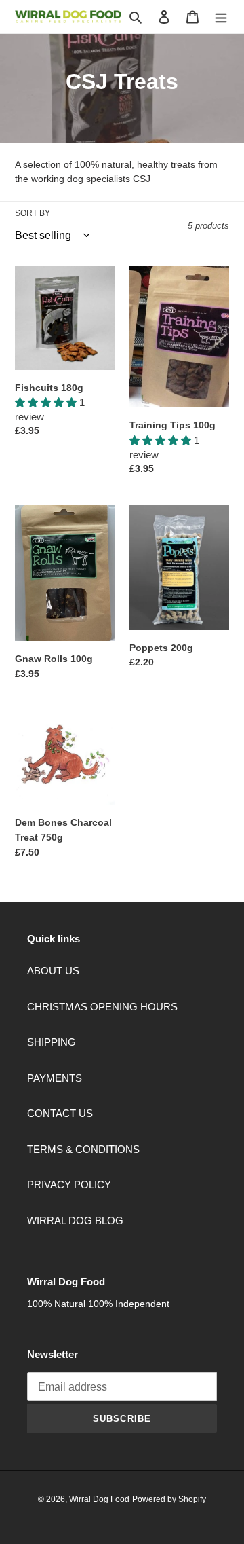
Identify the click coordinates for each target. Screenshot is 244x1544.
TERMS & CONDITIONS (83, 1149)
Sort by (32, 213)
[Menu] (221, 16)
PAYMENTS (54, 1078)
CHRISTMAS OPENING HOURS (102, 1006)
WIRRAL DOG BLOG (75, 1220)
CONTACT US (60, 1113)
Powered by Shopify (169, 1499)
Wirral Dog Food (99, 1499)
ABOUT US (53, 970)
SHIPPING (51, 1042)
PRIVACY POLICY (69, 1184)
